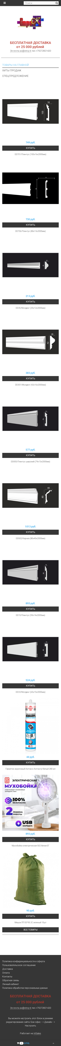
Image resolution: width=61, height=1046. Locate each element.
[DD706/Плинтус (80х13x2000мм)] (30, 188)
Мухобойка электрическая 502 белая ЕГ (30, 846)
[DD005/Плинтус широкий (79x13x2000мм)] (30, 419)
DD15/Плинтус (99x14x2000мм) (30, 615)
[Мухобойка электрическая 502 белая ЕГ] (30, 803)
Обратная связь (10, 980)
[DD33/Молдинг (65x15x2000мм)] (30, 649)
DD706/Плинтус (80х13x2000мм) (30, 231)
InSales (37, 1033)
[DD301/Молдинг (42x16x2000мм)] (30, 342)
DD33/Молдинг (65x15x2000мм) (30, 692)
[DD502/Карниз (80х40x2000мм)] (30, 495)
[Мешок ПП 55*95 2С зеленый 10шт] (30, 880)
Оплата (6, 972)
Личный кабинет (10, 984)
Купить (30, 148)
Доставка (7, 969)
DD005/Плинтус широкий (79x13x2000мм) (30, 461)
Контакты (7, 976)
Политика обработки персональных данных (25, 988)
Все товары (31, 929)
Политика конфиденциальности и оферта (23, 961)
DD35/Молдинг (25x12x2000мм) (30, 308)
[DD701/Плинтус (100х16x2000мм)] (30, 111)
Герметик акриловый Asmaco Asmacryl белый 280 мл (30, 769)
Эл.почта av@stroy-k (20, 51)
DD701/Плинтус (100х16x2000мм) (30, 154)
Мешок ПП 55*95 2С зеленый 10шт (30, 922)
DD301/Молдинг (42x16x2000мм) (30, 385)
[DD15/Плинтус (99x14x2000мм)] (30, 572)
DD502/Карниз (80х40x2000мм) (30, 538)
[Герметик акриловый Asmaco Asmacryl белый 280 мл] (30, 726)
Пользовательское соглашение (19, 965)
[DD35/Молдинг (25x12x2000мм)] (30, 265)
